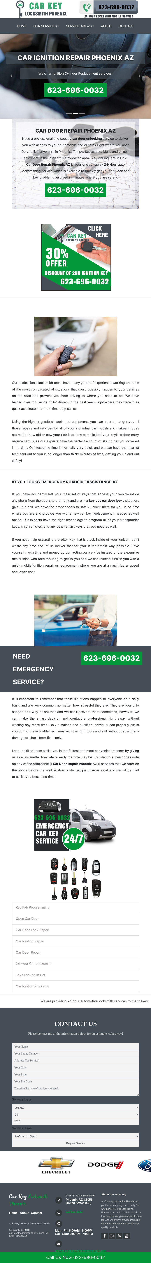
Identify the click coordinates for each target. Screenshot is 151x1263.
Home (22, 26)
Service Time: (22, 1136)
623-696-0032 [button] (75, 98)
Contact (126, 26)
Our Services (45, 26)
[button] (11, 80)
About (106, 26)
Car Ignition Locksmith (48, 1231)
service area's (79, 26)
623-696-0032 (74, 1219)
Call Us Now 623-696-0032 (75, 1257)
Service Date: (22, 1107)
